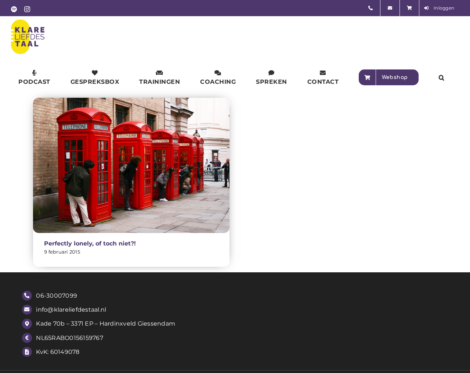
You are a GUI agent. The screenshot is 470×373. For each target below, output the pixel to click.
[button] (441, 77)
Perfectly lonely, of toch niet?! (90, 243)
